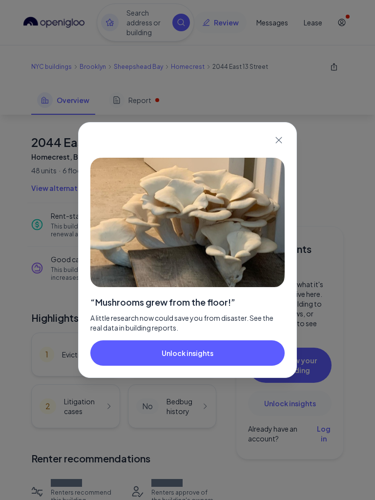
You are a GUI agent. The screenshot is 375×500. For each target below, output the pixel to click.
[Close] (279, 140)
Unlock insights (187, 353)
